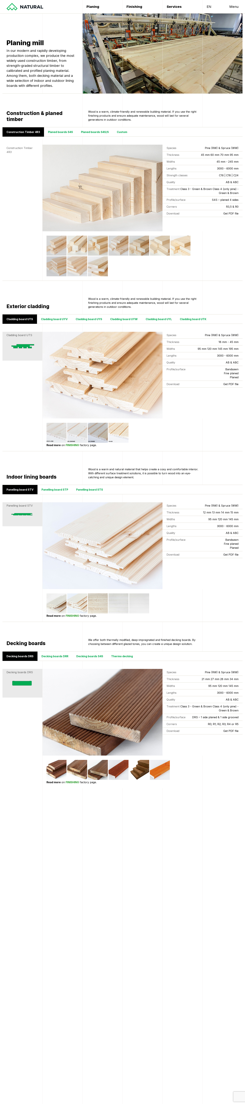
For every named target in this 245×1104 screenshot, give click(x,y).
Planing (92, 7)
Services (174, 7)
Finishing (134, 7)
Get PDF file (230, 213)
